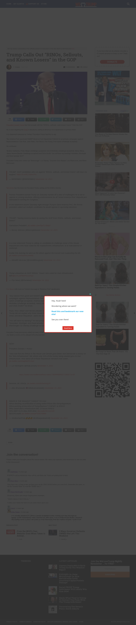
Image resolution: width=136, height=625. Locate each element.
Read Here (68, 328)
